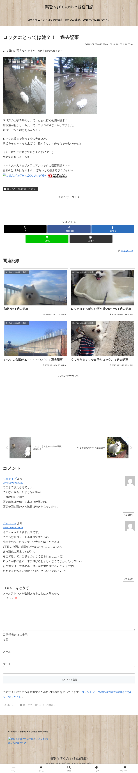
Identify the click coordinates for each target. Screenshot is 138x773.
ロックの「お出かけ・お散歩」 (22, 189)
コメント (10, 598)
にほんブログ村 (15, 743)
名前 (5, 639)
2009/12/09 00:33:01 (13, 527)
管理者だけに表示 (16, 634)
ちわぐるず (9, 478)
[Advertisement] (69, 207)
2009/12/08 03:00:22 (13, 483)
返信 (130, 579)
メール (7, 651)
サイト (7, 663)
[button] (91, 239)
